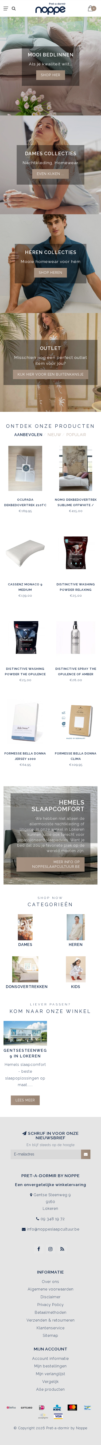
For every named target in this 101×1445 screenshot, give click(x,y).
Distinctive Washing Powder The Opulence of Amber (25, 674)
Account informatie (50, 1358)
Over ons (50, 1281)
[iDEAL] (42, 1407)
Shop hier (50, 75)
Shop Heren (50, 272)
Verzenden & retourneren (51, 1320)
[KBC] (57, 1407)
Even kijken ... (50, 174)
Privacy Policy (50, 1304)
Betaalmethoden (50, 1312)
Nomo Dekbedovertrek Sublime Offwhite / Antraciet (76, 505)
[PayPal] (43, 1416)
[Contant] (26, 1407)
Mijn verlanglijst (50, 1374)
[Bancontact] (87, 1407)
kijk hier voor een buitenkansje (51, 374)
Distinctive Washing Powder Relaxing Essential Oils (76, 590)
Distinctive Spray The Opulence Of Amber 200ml (75, 674)
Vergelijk (50, 1381)
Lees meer (25, 1100)
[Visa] (58, 1416)
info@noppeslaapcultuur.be (53, 1229)
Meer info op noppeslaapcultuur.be (56, 864)
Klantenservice (51, 1328)
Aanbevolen (28, 435)
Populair (76, 435)
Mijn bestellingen (50, 1366)
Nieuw (54, 435)
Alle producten (50, 1389)
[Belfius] (11, 1407)
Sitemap (50, 1335)
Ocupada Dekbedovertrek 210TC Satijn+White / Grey (25, 505)
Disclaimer (51, 1297)
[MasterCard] (72, 1407)
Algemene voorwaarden (51, 1289)
